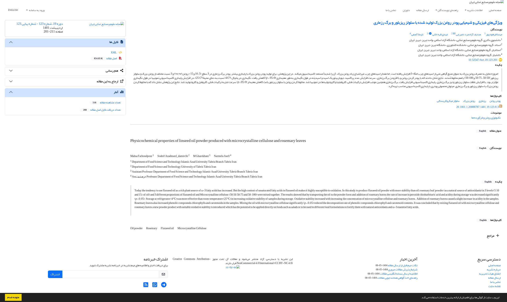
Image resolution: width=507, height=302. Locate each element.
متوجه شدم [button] (13, 297)
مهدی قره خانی (440, 34)
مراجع (491, 236)
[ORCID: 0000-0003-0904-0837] (430, 34)
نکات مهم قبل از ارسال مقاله (402, 265)
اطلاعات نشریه (474, 10)
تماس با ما (391, 10)
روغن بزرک (469, 101)
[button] (419, 297)
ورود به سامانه (37, 10)
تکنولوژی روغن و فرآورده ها (486, 117)
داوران (406, 10)
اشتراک (55, 274)
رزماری (482, 101)
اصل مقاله (105, 58)
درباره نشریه (494, 269)
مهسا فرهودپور (494, 34)
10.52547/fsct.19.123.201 (482, 60)
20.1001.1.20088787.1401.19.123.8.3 (477, 107)
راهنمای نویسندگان (448, 10)
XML (114, 52)
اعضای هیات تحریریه (490, 273)
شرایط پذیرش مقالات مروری (402, 269)
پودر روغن (495, 101)
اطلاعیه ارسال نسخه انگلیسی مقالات (398, 273)
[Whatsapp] (155, 286)
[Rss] (146, 286)
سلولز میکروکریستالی (448, 101)
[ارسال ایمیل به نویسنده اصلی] (454, 34)
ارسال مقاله (422, 10)
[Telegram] (163, 286)
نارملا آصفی (417, 34)
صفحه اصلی (495, 10)
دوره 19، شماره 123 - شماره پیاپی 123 (39, 24)
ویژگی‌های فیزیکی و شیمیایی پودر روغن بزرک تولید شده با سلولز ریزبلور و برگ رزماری (438, 22)
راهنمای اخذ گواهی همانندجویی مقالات (397, 277)
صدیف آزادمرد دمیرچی (468, 34)
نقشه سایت (494, 286)
